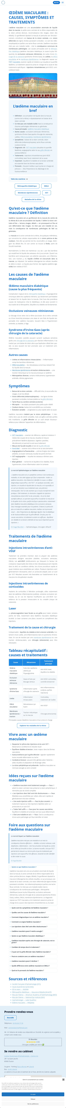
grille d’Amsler (45, 150)
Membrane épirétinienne (28, 193)
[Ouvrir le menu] (63, 2)
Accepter (33, 1094)
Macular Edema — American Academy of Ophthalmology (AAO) (34, 995)
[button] (63, 1079)
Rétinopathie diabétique (27, 186)
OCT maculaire (14, 62)
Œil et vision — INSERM (20, 989)
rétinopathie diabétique (37, 294)
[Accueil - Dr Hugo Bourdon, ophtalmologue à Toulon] (3, 2)
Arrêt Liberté (12, 1069)
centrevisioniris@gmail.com (17, 1028)
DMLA (46, 186)
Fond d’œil (16, 448)
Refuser (33, 1099)
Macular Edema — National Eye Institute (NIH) (28, 997)
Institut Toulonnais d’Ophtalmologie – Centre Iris (21, 1056)
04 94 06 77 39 (18, 1023)
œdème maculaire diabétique (38, 129)
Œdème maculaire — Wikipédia (23, 1003)
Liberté (31, 1067)
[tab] (33, 885)
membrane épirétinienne (29, 59)
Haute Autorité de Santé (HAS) (23, 987)
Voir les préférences (33, 1104)
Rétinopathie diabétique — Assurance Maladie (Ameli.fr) (31, 992)
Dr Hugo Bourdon (17, 527)
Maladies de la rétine (33, 199)
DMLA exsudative (26, 137)
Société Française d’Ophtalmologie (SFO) (26, 984)
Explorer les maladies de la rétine (33, 726)
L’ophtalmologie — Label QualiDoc (24, 1000)
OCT (46, 193)
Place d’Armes (22, 1067)
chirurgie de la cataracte (25, 341)
